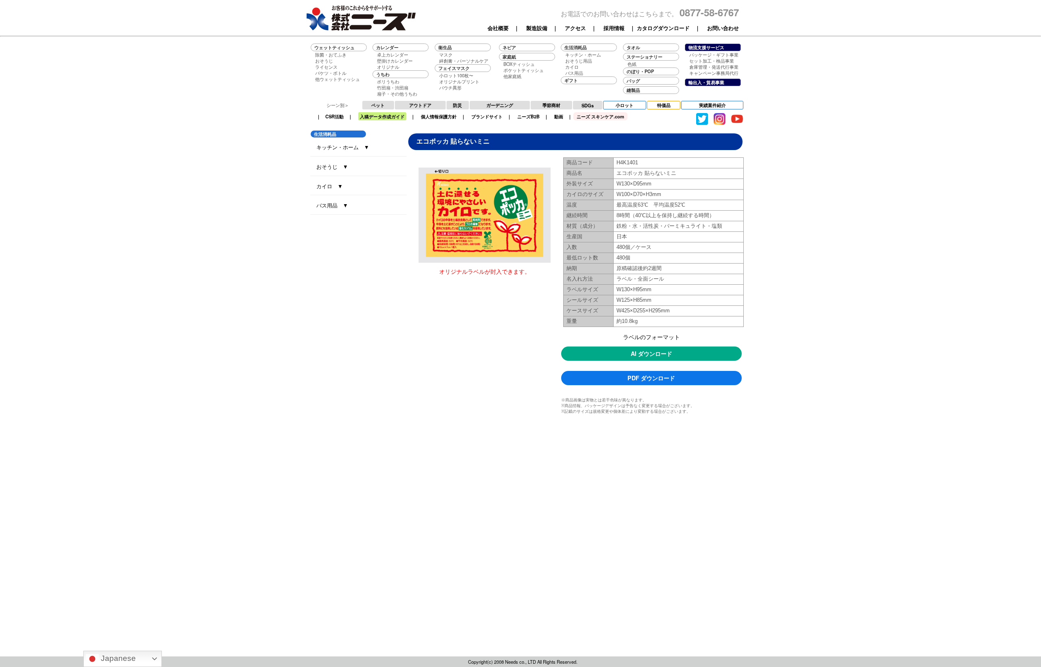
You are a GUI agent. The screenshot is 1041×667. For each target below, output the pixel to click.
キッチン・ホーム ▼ (342, 147)
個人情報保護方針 (439, 116)
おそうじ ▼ (332, 166)
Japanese (117, 658)
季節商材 (551, 105)
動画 (558, 116)
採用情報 (614, 28)
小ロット (625, 105)
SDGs (587, 105)
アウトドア (420, 105)
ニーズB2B (528, 116)
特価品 (664, 105)
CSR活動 (334, 116)
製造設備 (536, 28)
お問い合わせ (723, 28)
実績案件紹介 (712, 105)
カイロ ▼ (329, 186)
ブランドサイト (487, 116)
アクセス (575, 28)
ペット (378, 105)
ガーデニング (499, 105)
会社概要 (498, 28)
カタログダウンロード (663, 28)
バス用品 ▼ (332, 205)
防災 (457, 105)
